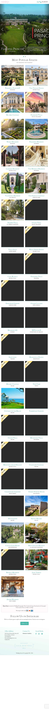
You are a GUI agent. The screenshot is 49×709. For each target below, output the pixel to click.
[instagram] (39, 634)
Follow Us (24, 623)
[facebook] (37, 634)
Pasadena (13, 51)
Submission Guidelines (27, 633)
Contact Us (7, 639)
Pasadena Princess (13, 49)
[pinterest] (42, 634)
